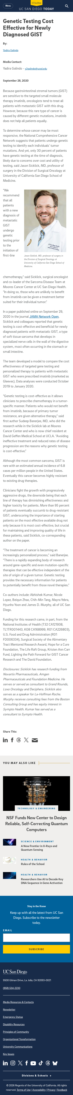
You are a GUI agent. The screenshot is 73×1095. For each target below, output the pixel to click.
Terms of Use (24, 1089)
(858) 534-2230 (11, 987)
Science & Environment (37, 841)
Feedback (62, 1089)
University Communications (17, 1046)
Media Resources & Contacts (18, 1002)
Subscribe (36, 949)
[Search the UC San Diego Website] (66, 6)
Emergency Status (13, 1016)
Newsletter (9, 1009)
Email (7, 930)
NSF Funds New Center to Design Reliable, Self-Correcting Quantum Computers (36, 823)
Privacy (51, 1089)
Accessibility (39, 1089)
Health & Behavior (34, 859)
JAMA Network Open (44, 316)
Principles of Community (16, 1031)
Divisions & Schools (35, 1075)
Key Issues (8, 1053)
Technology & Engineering (37, 808)
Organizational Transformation (19, 1039)
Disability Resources (14, 1024)
